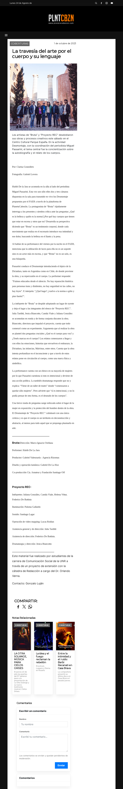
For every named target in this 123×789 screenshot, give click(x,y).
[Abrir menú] (6, 35)
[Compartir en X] (24, 606)
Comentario (24, 731)
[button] (96, 3)
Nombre (22, 719)
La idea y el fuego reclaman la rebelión (43, 658)
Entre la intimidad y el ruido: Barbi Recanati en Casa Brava (65, 661)
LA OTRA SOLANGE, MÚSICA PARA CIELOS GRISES (20, 661)
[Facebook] (101, 3)
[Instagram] (106, 3)
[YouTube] (111, 3)
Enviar (61, 765)
